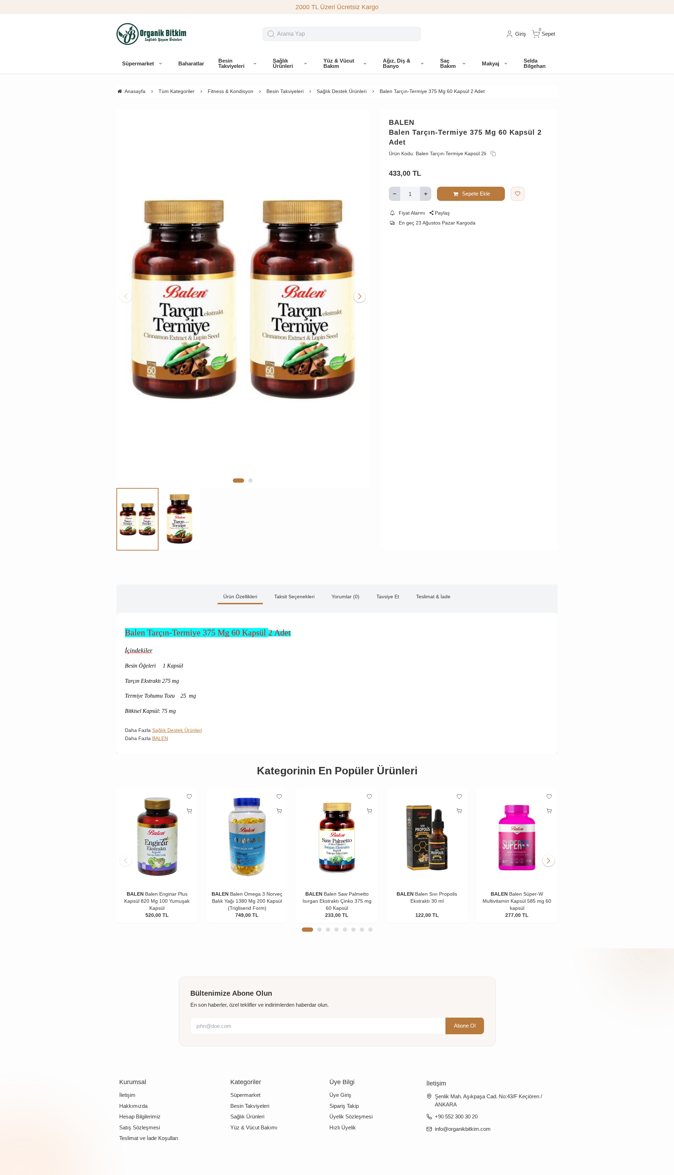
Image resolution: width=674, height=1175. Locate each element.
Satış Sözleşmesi (139, 1127)
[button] (238, 480)
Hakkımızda (133, 1106)
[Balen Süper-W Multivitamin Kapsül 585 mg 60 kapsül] (517, 837)
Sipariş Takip (344, 1106)
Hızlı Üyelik (342, 1127)
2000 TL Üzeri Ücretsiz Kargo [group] (337, 7)
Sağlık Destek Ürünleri (177, 730)
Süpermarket (245, 1095)
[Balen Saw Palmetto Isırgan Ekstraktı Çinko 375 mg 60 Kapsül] (337, 837)
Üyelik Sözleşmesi (351, 1116)
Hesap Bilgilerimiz (140, 1116)
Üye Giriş (340, 1095)
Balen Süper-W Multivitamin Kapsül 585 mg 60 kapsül (517, 901)
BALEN (401, 122)
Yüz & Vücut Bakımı (253, 1127)
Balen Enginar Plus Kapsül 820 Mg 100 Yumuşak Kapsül (157, 901)
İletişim (127, 1095)
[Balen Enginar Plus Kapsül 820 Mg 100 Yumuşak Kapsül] (157, 837)
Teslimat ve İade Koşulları (148, 1138)
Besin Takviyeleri (249, 1106)
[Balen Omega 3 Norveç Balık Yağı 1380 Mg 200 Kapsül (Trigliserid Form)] (247, 837)
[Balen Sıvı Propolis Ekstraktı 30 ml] (427, 837)
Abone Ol (465, 1026)
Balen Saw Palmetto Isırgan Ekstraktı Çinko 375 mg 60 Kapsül (337, 901)
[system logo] (151, 34)
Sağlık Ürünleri (247, 1116)
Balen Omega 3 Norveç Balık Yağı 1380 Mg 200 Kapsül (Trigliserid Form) (247, 901)
